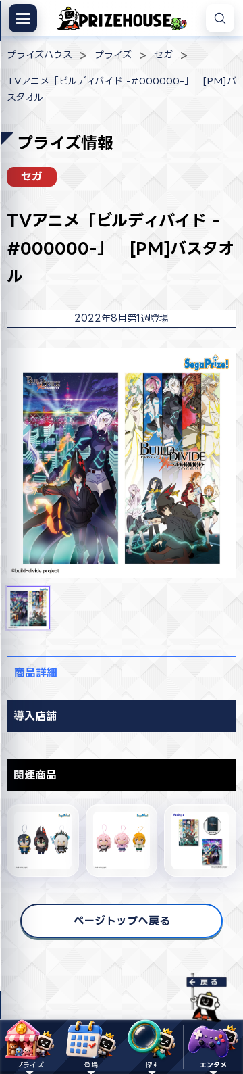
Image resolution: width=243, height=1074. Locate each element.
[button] (28, 607)
